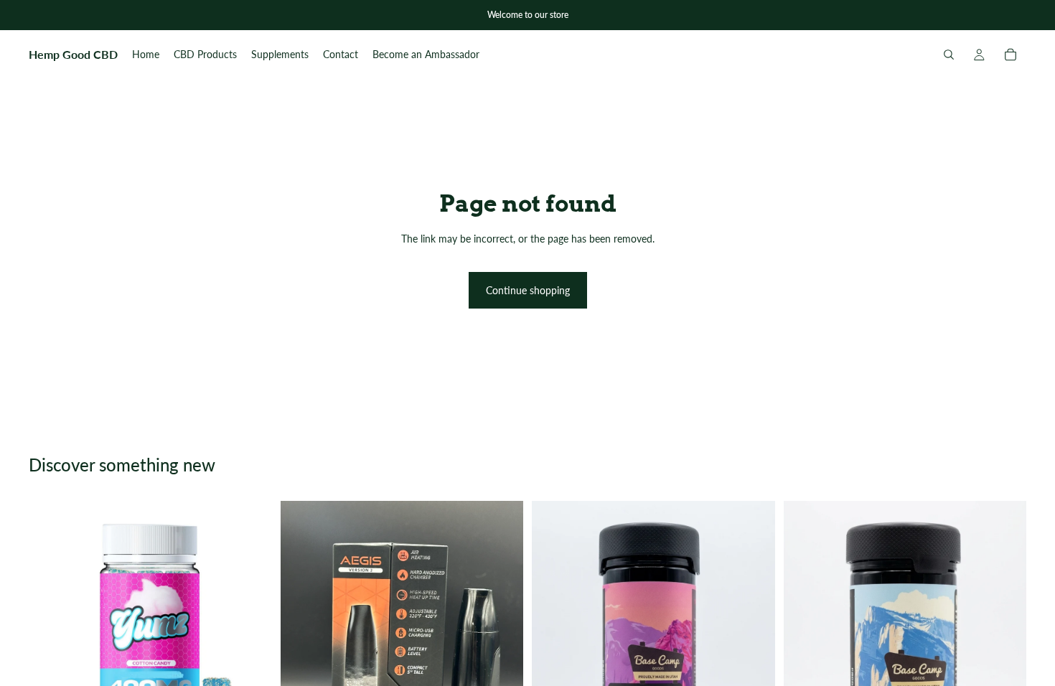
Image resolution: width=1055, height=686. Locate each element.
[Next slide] (753, 663)
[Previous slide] (553, 663)
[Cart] (1010, 54)
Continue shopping (528, 290)
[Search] (949, 54)
